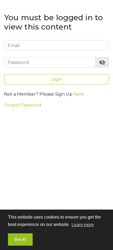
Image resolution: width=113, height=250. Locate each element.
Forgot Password (22, 105)
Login (56, 79)
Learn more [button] (83, 224)
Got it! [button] (20, 239)
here (79, 94)
